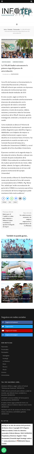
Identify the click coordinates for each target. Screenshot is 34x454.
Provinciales (4, 349)
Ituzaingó (14, 252)
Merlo (4, 364)
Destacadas (6, 62)
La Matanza (15, 297)
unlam (15, 202)
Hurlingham (6, 355)
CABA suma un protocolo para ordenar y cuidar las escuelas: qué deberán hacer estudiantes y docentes (16, 393)
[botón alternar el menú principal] (17, 24)
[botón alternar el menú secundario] (2, 1)
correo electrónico (9, 441)
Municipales (4, 352)
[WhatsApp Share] (11, 198)
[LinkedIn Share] (24, 198)
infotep (4, 202)
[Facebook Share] (3, 198)
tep (10, 202)
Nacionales (4, 347)
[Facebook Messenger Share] (16, 198)
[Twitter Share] (7, 198)
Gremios (3, 372)
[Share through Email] (20, 198)
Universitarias (18, 62)
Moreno (5, 367)
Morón (13, 274)
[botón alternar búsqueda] (31, 1)
